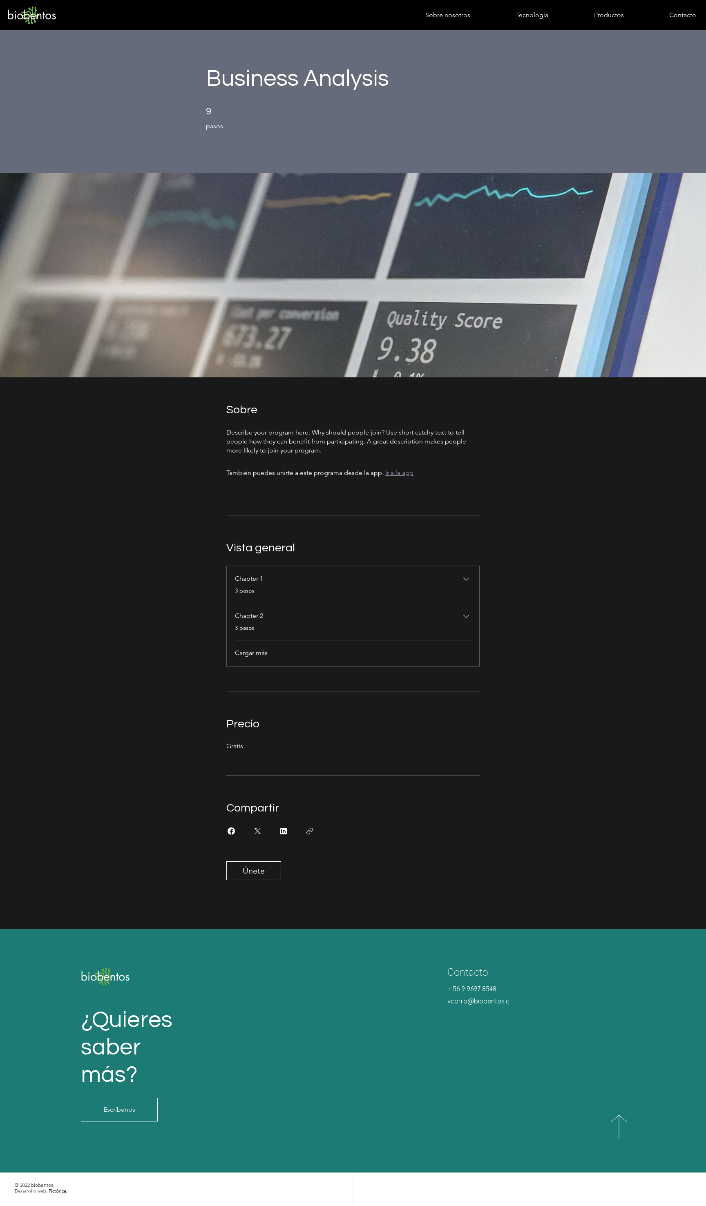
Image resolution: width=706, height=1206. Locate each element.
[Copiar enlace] (310, 831)
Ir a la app (399, 473)
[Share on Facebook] (231, 831)
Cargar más (251, 653)
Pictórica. (58, 1191)
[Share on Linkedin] (283, 831)
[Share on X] (257, 831)
